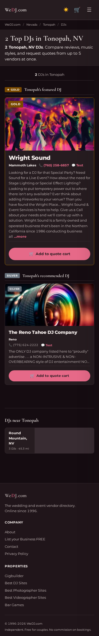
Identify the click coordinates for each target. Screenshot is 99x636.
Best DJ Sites (16, 583)
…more (20, 236)
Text (77, 165)
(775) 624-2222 (25, 345)
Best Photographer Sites (25, 590)
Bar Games (14, 605)
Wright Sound (29, 158)
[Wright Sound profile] (49, 124)
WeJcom (16, 10)
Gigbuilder (14, 576)
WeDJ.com (13, 24)
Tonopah (49, 24)
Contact (11, 546)
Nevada (31, 24)
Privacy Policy (16, 553)
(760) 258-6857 (56, 165)
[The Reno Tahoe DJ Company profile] (49, 305)
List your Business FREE (25, 539)
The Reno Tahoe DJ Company (43, 332)
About (10, 532)
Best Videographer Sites (25, 597)
